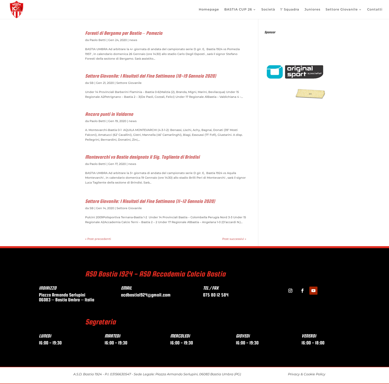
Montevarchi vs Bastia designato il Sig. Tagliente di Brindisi (142, 157)
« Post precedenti (98, 239)
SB (92, 83)
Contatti (375, 9)
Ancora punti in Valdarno (109, 114)
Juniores (312, 9)
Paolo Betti (98, 40)
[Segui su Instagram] (290, 290)
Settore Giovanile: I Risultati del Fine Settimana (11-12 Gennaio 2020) (150, 201)
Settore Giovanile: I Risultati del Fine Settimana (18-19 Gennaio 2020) (150, 76)
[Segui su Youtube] (313, 291)
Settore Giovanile (342, 9)
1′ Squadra (289, 9)
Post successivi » (234, 239)
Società (268, 9)
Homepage (209, 9)
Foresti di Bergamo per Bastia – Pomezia (123, 33)
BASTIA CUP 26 (238, 9)
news (133, 40)
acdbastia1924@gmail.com (146, 294)
